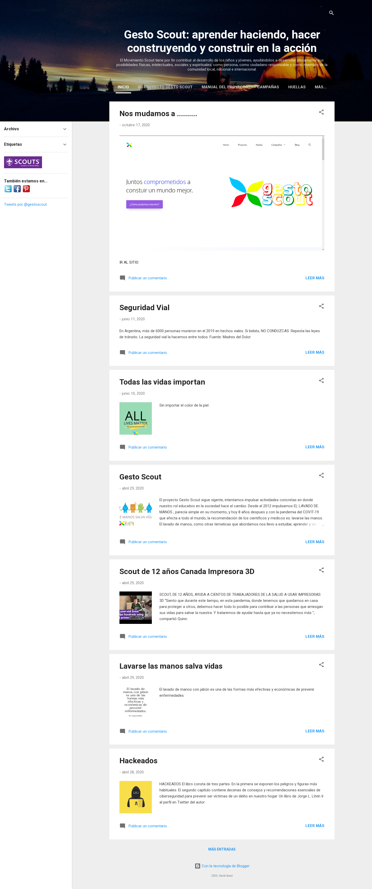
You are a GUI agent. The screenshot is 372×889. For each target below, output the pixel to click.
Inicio (123, 87)
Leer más (314, 278)
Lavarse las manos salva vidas (170, 666)
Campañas (268, 87)
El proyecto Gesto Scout (165, 87)
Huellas (297, 87)
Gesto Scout (140, 476)
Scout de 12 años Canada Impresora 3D (187, 571)
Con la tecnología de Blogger (225, 866)
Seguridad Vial (144, 307)
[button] (321, 113)
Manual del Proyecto (225, 87)
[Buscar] (331, 14)
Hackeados (138, 760)
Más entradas (222, 849)
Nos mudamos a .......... (158, 113)
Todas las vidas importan (162, 381)
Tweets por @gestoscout (25, 204)
